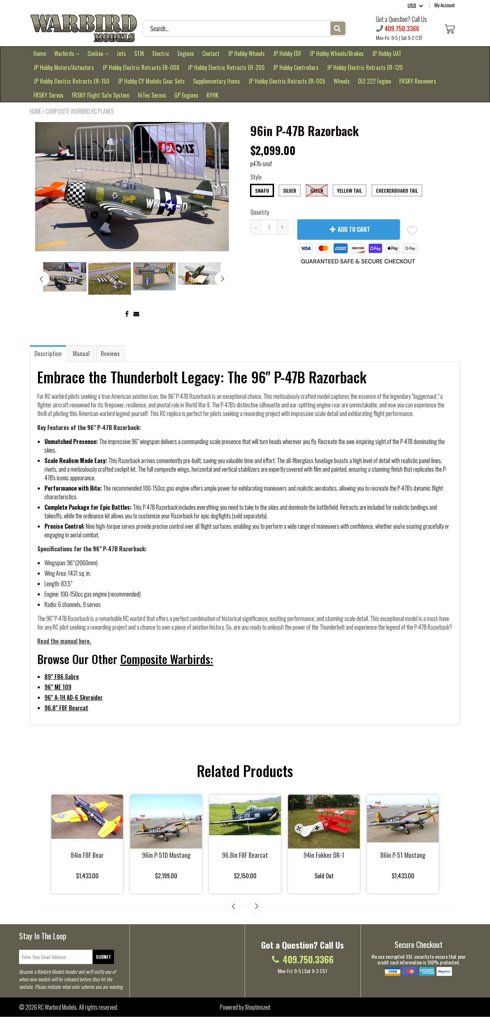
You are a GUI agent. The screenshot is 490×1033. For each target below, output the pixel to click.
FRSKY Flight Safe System (100, 95)
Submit (103, 957)
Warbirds (65, 53)
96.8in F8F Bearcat (245, 855)
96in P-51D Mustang (166, 855)
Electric (160, 53)
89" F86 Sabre (61, 676)
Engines (186, 53)
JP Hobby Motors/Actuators (63, 67)
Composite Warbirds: (166, 658)
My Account (444, 5)
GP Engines (186, 95)
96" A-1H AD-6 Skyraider (73, 697)
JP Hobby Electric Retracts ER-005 (286, 81)
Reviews (110, 353)
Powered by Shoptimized (245, 1007)
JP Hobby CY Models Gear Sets (151, 81)
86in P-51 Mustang (402, 855)
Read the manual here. (64, 641)
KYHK (212, 95)
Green (316, 190)
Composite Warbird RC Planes (80, 111)
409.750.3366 (402, 28)
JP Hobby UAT (386, 53)
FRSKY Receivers (417, 81)
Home (39, 53)
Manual (81, 353)
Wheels (342, 81)
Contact (211, 53)
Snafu (262, 190)
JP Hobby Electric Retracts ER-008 (140, 67)
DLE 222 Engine (374, 81)
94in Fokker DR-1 (323, 855)
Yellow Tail (349, 190)
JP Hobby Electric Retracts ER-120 (365, 67)
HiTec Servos (152, 95)
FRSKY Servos (48, 95)
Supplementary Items (216, 81)
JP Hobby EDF (287, 53)
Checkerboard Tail (397, 190)
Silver (289, 190)
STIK (139, 53)
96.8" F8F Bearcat (66, 708)
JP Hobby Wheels (246, 53)
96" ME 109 (57, 687)
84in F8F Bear (87, 855)
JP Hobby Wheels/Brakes (337, 53)
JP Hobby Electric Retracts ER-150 (71, 81)
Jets (121, 53)
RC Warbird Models (57, 1007)
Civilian (96, 53)
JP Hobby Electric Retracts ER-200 (226, 67)
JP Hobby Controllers (296, 67)
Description (48, 353)
